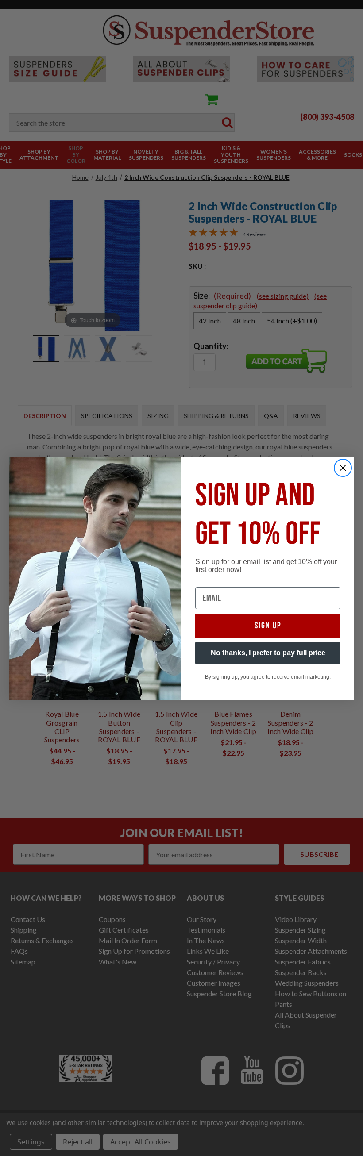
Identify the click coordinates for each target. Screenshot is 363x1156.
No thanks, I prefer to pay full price (268, 653)
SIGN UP (268, 625)
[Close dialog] (343, 468)
